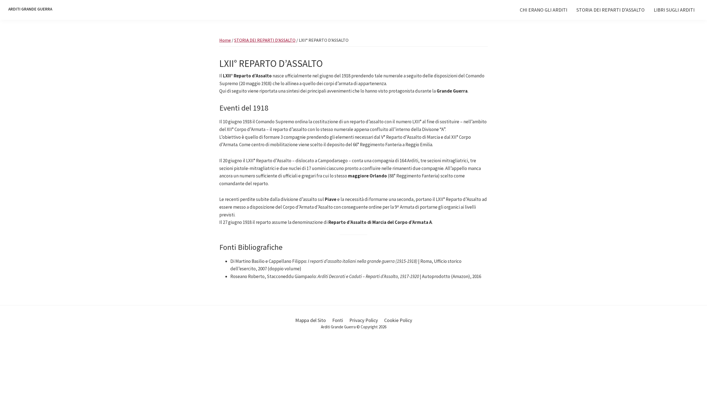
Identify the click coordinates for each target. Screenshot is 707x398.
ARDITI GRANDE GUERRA (30, 9)
